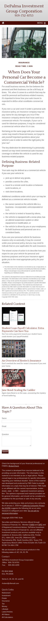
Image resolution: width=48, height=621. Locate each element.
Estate (4, 598)
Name (4, 418)
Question (5, 434)
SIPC (40, 525)
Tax (3, 604)
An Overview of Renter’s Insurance (21, 360)
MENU (40, 23)
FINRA (31, 525)
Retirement (6, 593)
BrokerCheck (14, 466)
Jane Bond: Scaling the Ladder (18, 390)
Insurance (6, 601)
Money (4, 606)
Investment (6, 595)
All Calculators (7, 617)
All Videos (5, 614)
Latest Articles (7, 612)
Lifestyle (5, 609)
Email (4, 426)
